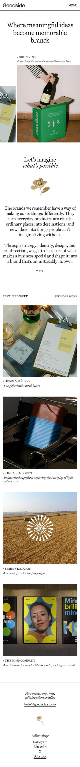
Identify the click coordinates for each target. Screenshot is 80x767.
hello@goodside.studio (40, 704)
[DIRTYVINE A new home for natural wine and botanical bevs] (41, 103)
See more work (66, 296)
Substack (40, 756)
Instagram (40, 742)
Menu (72, 5)
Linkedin (40, 747)
